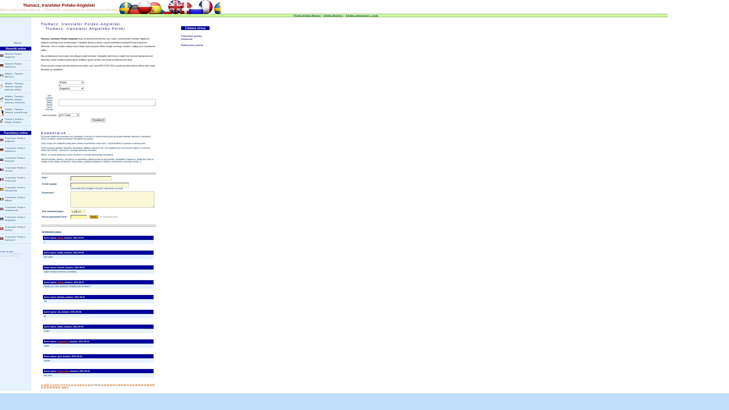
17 (86, 385)
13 (75, 385)
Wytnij (49, 105)
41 (42, 387)
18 (89, 385)
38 (148, 385)
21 (99, 385)
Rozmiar (49, 109)
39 (150, 385)
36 (142, 385)
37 (145, 385)
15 (80, 385)
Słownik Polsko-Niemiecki (14, 65)
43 (48, 387)
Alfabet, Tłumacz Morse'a (14, 75)
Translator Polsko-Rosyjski (15, 159)
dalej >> (65, 387)
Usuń (49, 107)
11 (69, 385)
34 (136, 385)
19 (92, 385)
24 (108, 385)
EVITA (60, 282)
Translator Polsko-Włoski (15, 199)
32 (130, 385)
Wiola (60, 238)
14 (78, 385)
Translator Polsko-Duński (15, 228)
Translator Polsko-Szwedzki (15, 218)
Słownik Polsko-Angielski (14, 55)
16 (83, 385)
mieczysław (63, 371)
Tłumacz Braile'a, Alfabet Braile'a (14, 120)
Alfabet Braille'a (333, 15)
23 (105, 385)
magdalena (63, 341)
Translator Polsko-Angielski (15, 139)
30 (125, 385)
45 (53, 387)
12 (72, 385)
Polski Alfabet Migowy (307, 15)
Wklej (49, 102)
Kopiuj (49, 100)
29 (122, 385)
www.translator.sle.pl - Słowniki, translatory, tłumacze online (59, 9)
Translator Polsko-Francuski (15, 179)
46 (56, 387)
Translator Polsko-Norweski (15, 238)
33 (133, 385)
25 (111, 385)
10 (66, 385)
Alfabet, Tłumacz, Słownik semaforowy (16, 111)
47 (59, 387)
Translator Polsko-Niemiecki (15, 149)
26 (113, 385)
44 (51, 387)
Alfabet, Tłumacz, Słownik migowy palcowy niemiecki (15, 99)
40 (153, 385)
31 (128, 385)
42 (45, 387)
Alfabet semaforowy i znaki (362, 15)
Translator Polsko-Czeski (15, 169)
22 (102, 385)
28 (119, 385)
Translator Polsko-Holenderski (15, 208)
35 (139, 385)
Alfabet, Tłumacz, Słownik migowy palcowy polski (14, 86)
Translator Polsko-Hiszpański (15, 189)
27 (116, 385)
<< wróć (45, 385)
